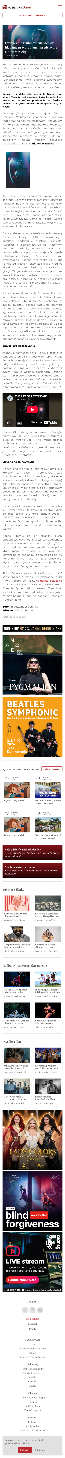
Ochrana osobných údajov (32, 1397)
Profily (32, 1328)
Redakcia (32, 1422)
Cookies (33, 1401)
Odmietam (40, 1449)
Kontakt (32, 1352)
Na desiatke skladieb (49, 580)
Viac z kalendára (52, 769)
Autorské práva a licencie (32, 1430)
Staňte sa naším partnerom (32, 1356)
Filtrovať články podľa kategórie (33, 15)
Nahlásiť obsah (32, 1405)
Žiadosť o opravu (32, 1410)
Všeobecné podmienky (33, 1368)
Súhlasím (24, 1449)
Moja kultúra (32, 1318)
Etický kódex (32, 1426)
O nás (32, 1344)
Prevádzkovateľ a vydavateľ (32, 1348)
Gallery (32, 1385)
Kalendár (32, 1323)
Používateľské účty (32, 1373)
